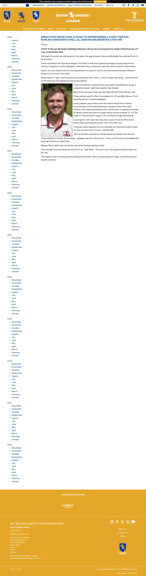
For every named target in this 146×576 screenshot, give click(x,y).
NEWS (122, 536)
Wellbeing (98, 5)
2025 (9, 67)
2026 (9, 37)
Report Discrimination (56, 5)
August (15, 40)
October (15, 76)
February (16, 58)
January (15, 61)
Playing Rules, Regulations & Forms (84, 29)
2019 (9, 319)
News (50, 29)
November (16, 73)
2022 (9, 193)
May (13, 49)
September (17, 79)
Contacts (117, 29)
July (13, 43)
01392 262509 (15, 531)
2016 (9, 445)
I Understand (100, 1)
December (16, 70)
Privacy (12, 569)
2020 (9, 277)
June (14, 46)
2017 (9, 403)
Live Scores (61, 29)
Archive (106, 29)
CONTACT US (123, 533)
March (14, 55)
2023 (9, 151)
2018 (9, 361)
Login (19, 569)
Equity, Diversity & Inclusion (79, 5)
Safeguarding (38, 5)
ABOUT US (123, 529)
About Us (109, 5)
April (14, 52)
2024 (9, 109)
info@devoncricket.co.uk (19, 534)
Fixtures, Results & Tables (34, 29)
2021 (9, 235)
